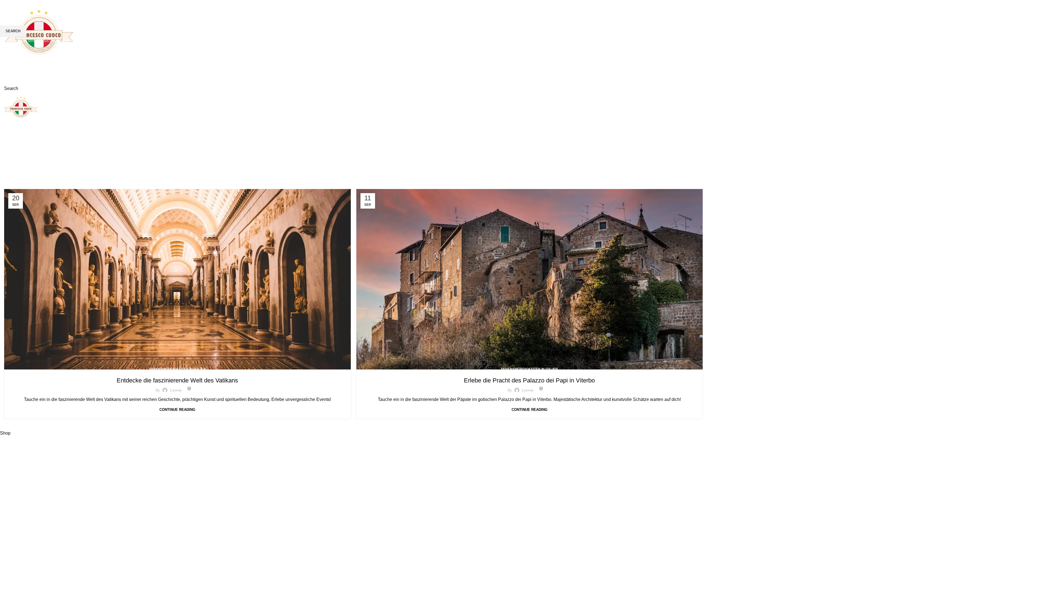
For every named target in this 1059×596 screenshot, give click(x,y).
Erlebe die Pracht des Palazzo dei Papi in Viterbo (529, 380)
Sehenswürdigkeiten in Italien (177, 369)
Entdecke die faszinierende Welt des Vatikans (177, 380)
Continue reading (177, 409)
